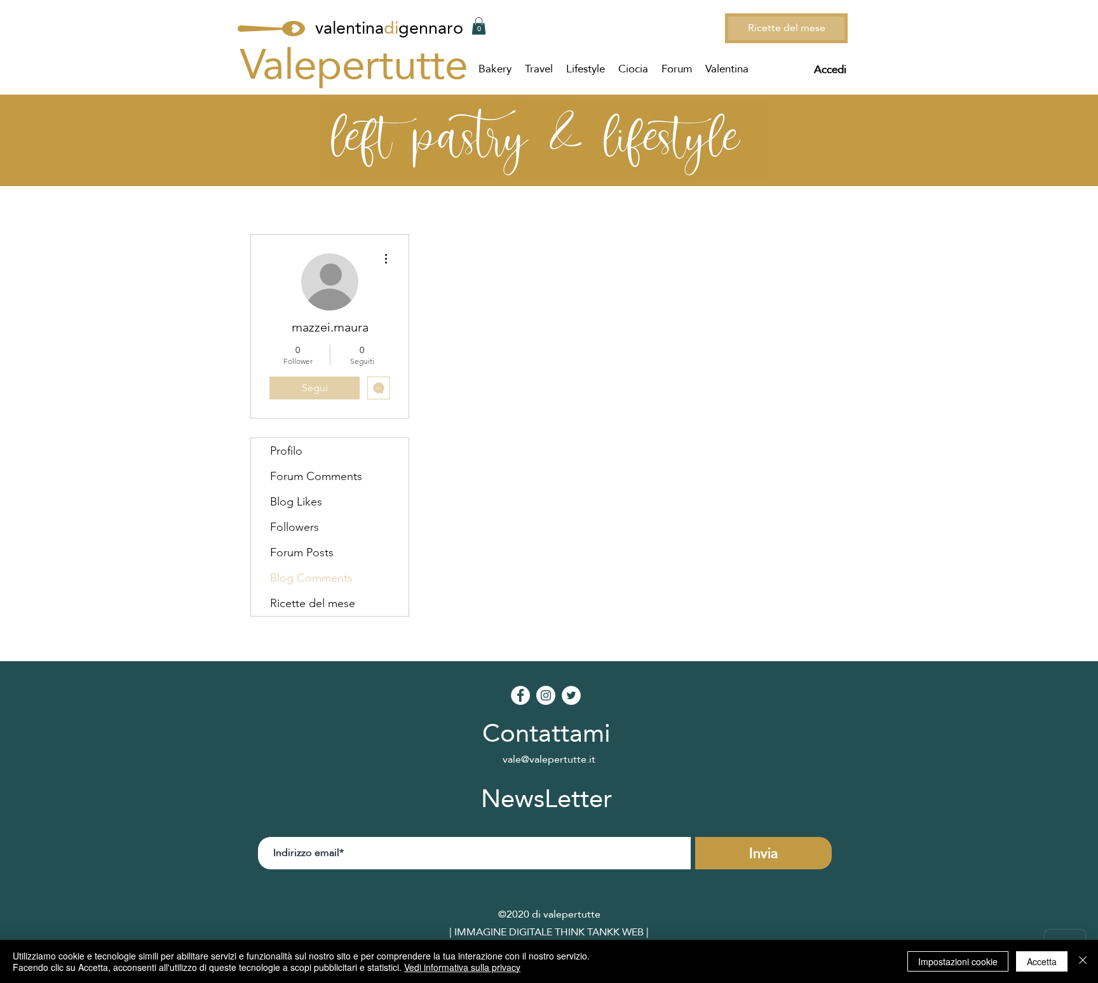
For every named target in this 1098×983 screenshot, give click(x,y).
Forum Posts (302, 552)
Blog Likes (296, 502)
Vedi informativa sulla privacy (462, 967)
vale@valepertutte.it (549, 759)
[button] (478, 25)
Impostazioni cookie (958, 961)
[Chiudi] (1082, 961)
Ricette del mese (312, 603)
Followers (294, 527)
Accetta (1042, 961)
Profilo (286, 451)
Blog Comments (311, 578)
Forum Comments (316, 476)
